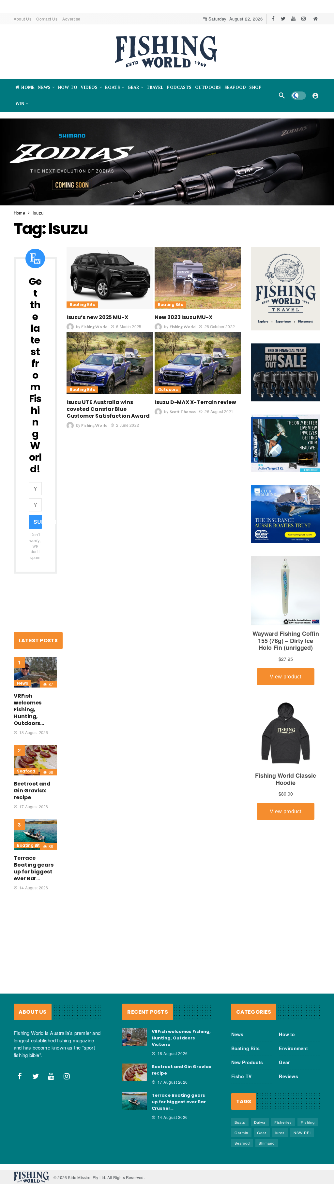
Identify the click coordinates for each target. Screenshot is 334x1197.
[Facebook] (273, 19)
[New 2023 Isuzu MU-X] (198, 278)
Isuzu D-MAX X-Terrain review (195, 402)
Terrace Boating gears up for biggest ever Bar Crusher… (179, 1101)
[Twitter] (283, 19)
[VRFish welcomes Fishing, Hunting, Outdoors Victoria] (35, 672)
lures (280, 1132)
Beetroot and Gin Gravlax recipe (32, 790)
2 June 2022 (127, 425)
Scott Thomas (183, 411)
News (22, 683)
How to (287, 1034)
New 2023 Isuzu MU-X (183, 317)
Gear (284, 1062)
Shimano (267, 1143)
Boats (240, 1122)
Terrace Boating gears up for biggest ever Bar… (33, 868)
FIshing (308, 1122)
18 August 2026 (33, 732)
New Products (247, 1062)
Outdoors (168, 389)
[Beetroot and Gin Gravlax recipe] (35, 760)
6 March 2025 (128, 326)
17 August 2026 (33, 806)
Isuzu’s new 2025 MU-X (97, 317)
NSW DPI (302, 1132)
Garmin (241, 1132)
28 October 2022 (220, 326)
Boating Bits (82, 304)
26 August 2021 (219, 411)
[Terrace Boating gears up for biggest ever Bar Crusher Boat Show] (35, 834)
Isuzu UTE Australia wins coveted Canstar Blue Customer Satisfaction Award (108, 409)
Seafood (26, 771)
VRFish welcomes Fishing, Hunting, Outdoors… (29, 709)
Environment (293, 1048)
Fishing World (94, 326)
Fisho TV (241, 1076)
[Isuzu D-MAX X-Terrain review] (198, 363)
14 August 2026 (33, 887)
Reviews (288, 1076)
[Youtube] (293, 19)
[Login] (315, 95)
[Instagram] (303, 19)
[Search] (282, 95)
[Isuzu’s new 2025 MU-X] (110, 278)
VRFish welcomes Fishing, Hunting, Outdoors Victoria (181, 1038)
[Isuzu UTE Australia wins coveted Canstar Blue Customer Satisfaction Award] (110, 363)
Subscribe (38, 521)
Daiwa (260, 1122)
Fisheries (283, 1122)
